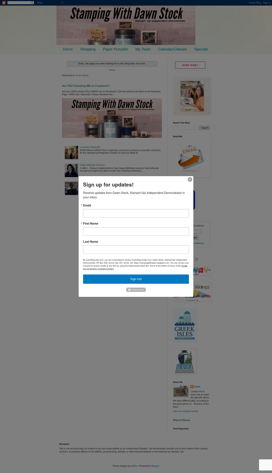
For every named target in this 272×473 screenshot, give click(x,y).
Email (87, 205)
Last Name (90, 241)
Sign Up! (136, 279)
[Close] (190, 179)
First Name (90, 223)
